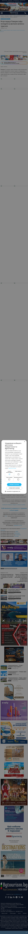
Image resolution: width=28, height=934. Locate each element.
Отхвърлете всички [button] (14, 488)
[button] (12, 491)
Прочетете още (12, 468)
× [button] (24, 441)
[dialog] (14, 467)
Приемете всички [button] (14, 484)
